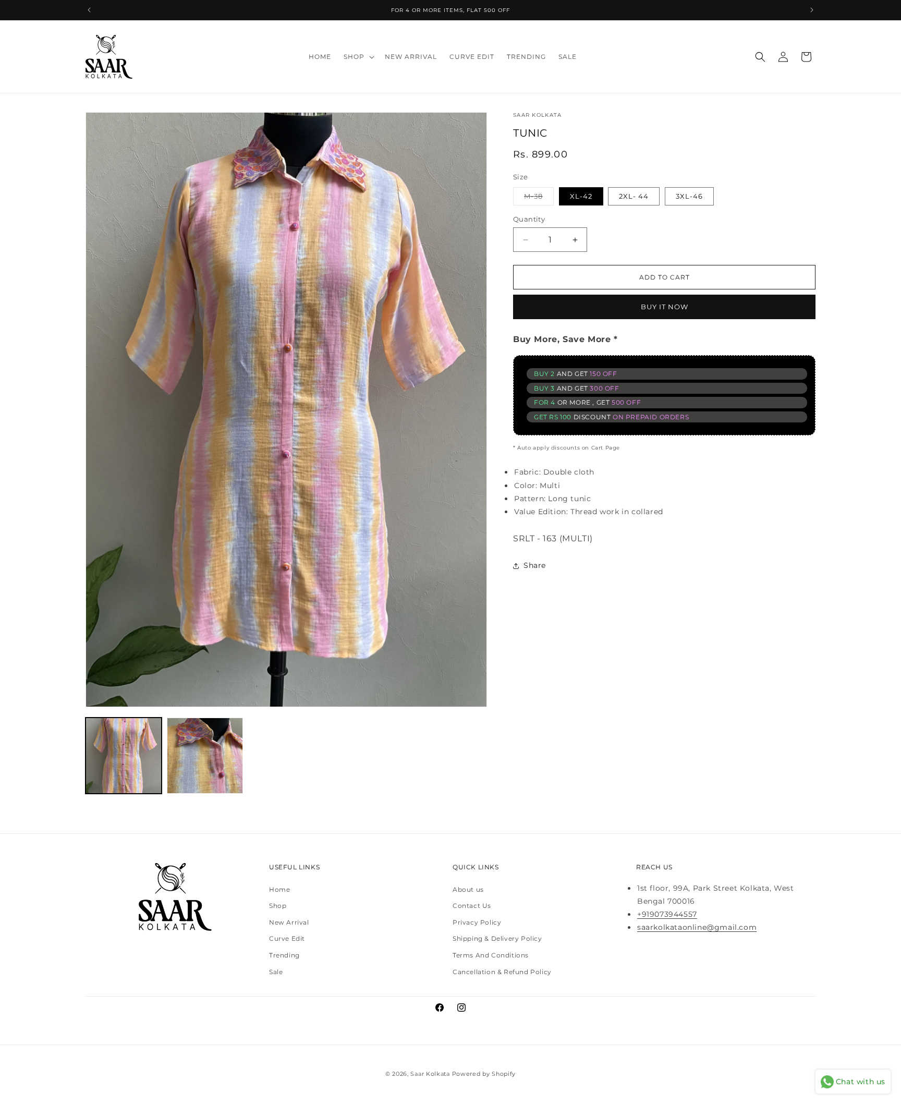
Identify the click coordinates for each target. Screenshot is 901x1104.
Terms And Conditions (491, 955)
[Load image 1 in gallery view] (124, 756)
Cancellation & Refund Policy (502, 972)
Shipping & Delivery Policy (497, 939)
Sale (276, 972)
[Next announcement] (811, 10)
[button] (358, 56)
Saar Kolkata (429, 1073)
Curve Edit (287, 939)
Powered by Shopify (484, 1073)
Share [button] (534, 565)
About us (468, 889)
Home (279, 889)
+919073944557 (667, 914)
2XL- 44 (634, 196)
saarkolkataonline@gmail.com (697, 927)
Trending (284, 955)
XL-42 (581, 196)
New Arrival (289, 922)
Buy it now (664, 306)
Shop (277, 906)
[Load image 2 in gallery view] (205, 756)
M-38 (539, 195)
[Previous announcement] (89, 10)
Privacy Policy (477, 922)
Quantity (529, 219)
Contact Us (472, 906)
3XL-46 (689, 196)
